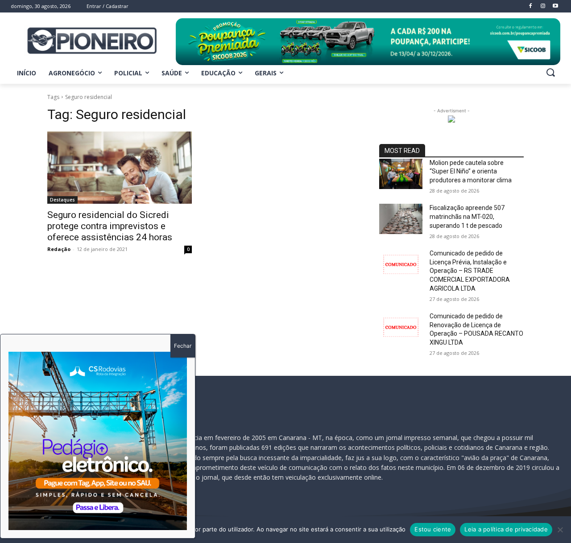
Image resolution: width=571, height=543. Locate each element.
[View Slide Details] (368, 41)
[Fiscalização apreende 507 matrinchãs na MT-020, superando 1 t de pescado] (400, 219)
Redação (58, 249)
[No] (559, 529)
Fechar (182, 345)
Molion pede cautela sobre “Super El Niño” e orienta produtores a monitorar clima (471, 171)
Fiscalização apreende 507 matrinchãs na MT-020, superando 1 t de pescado (467, 216)
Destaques (62, 200)
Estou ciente (432, 529)
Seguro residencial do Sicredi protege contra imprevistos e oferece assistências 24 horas (109, 226)
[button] (550, 72)
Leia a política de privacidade (506, 529)
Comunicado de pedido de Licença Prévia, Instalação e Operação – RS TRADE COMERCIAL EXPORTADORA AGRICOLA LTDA (470, 271)
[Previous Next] (97, 441)
